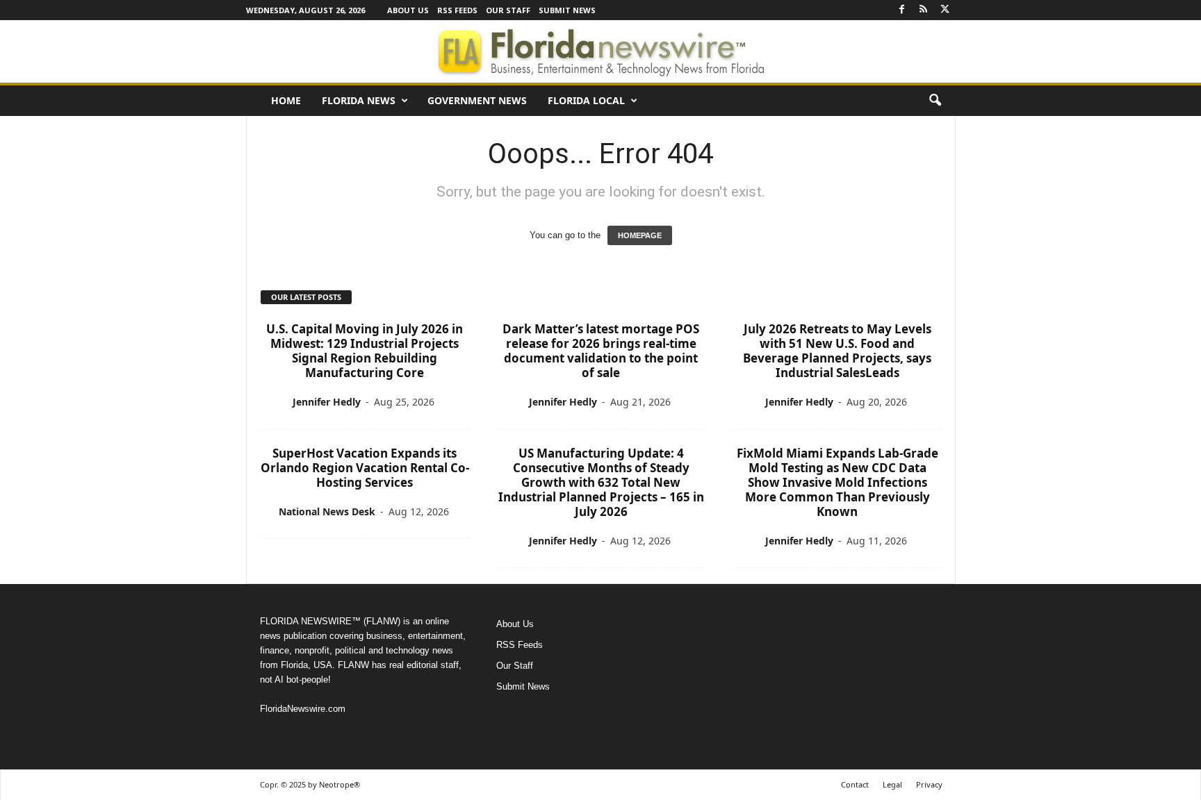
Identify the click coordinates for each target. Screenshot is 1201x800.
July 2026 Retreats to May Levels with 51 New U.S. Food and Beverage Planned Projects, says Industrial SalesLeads (837, 351)
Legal (892, 784)
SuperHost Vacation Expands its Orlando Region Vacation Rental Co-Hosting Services (365, 467)
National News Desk (327, 511)
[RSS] (923, 10)
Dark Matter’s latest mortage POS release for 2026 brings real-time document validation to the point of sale (601, 351)
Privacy (929, 784)
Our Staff (508, 10)
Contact (855, 784)
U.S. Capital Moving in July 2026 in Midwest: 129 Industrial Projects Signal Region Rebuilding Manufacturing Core (364, 351)
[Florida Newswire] (600, 51)
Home (286, 100)
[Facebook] (902, 10)
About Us (408, 10)
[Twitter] (945, 10)
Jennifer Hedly (327, 401)
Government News (477, 100)
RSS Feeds (457, 10)
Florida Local (586, 100)
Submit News (567, 10)
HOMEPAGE (640, 235)
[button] (935, 100)
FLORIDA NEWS (358, 100)
